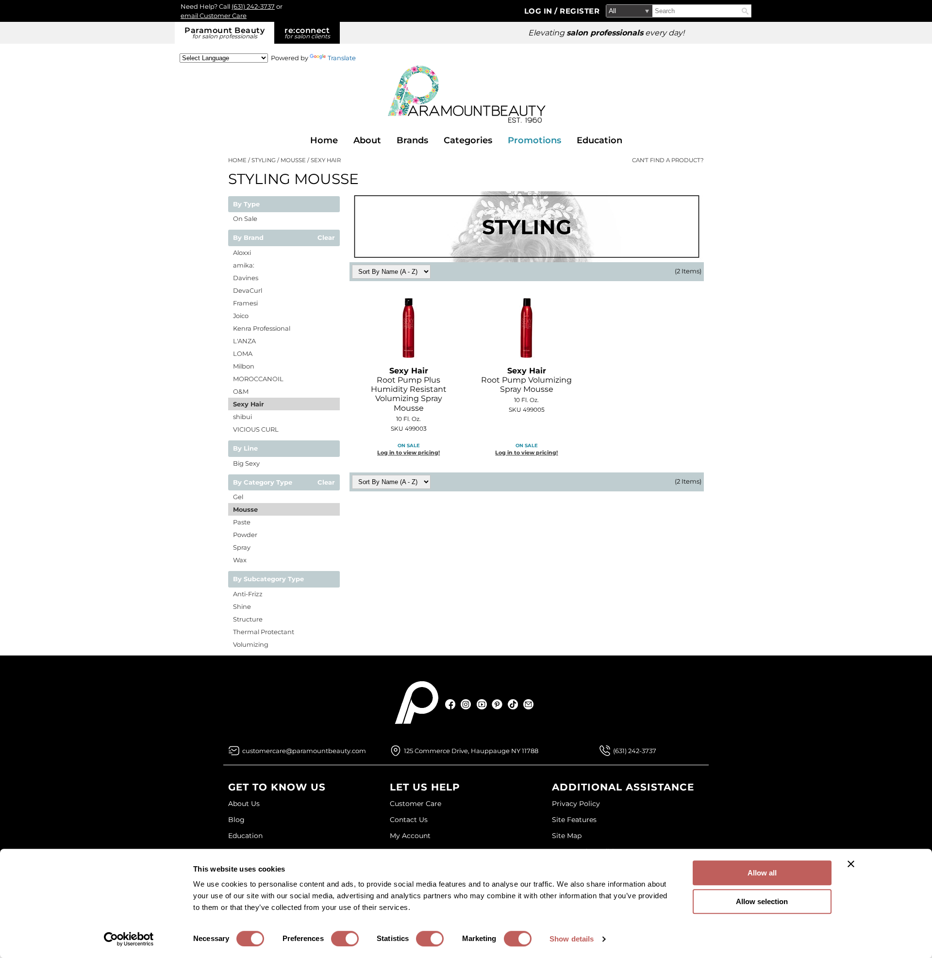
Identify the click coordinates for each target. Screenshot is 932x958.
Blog (236, 819)
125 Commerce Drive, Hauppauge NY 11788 (471, 751)
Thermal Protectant (263, 632)
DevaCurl (247, 290)
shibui (242, 416)
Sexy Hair (248, 404)
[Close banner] (851, 863)
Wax (240, 560)
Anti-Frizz (248, 594)
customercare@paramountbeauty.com (304, 751)
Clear (326, 238)
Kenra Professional (261, 328)
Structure (248, 619)
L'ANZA (244, 341)
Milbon (243, 366)
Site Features (574, 819)
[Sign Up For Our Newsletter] (528, 704)
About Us (244, 803)
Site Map (567, 835)
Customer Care (415, 803)
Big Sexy (246, 463)
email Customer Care (214, 15)
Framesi (245, 303)
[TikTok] (513, 704)
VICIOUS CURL (256, 429)
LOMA (242, 353)
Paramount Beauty (224, 33)
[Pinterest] (497, 704)
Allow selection (762, 901)
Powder (245, 534)
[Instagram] (466, 704)
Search (745, 11)
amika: (243, 265)
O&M (241, 391)
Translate (342, 58)
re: (307, 33)
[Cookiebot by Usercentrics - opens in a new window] (128, 939)
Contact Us (409, 819)
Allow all (762, 873)
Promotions (534, 140)
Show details (571, 939)
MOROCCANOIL (258, 379)
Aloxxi (242, 252)
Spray (241, 547)
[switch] (345, 938)
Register (579, 11)
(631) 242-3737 (253, 6)
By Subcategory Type (268, 579)
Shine (242, 606)
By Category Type (262, 482)
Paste (241, 522)
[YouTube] (482, 704)
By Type (246, 204)
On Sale (245, 218)
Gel (238, 497)
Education (599, 140)
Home (324, 140)
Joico (241, 315)
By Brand (248, 238)
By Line (245, 448)
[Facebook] (451, 704)
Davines (245, 278)
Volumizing (250, 644)
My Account (410, 835)
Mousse (245, 509)
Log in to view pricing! (408, 452)
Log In (539, 11)
